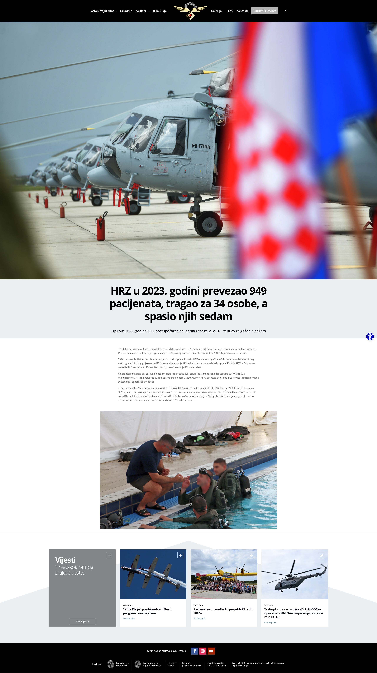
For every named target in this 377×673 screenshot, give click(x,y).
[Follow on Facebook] (194, 651)
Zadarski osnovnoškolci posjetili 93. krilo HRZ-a (223, 611)
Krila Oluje (159, 11)
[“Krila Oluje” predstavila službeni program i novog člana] (153, 598)
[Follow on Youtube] (211, 651)
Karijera (140, 11)
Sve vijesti (82, 621)
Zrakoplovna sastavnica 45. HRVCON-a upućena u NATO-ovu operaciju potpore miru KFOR (293, 613)
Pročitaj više (129, 618)
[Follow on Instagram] (202, 651)
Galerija (216, 11)
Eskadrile (126, 11)
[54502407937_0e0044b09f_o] (188, 527)
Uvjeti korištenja (240, 665)
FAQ (230, 11)
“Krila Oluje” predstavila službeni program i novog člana (147, 611)
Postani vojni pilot (102, 11)
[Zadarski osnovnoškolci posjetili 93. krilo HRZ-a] (224, 598)
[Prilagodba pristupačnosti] (370, 336)
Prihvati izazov (265, 11)
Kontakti (242, 11)
